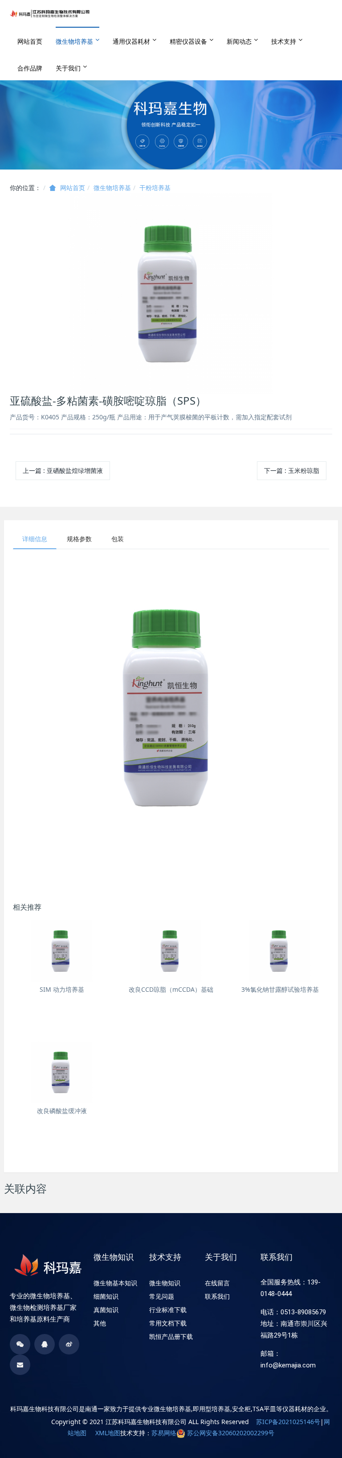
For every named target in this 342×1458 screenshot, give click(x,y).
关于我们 (68, 68)
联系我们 (217, 1296)
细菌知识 (106, 1296)
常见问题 (161, 1296)
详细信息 (34, 538)
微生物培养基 (74, 41)
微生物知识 (164, 1283)
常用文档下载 (168, 1323)
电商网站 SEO (31, 1421)
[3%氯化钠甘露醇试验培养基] (280, 951)
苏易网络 (163, 1433)
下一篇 (291, 470)
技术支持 (283, 41)
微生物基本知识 (115, 1283)
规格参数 (79, 538)
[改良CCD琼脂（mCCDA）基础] (171, 951)
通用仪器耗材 (131, 41)
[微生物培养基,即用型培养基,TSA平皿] (50, 13)
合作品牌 (29, 68)
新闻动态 (239, 41)
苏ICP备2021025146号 (288, 1421)
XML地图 (107, 1433)
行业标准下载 (168, 1309)
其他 (100, 1323)
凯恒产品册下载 (171, 1336)
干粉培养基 (155, 187)
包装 (117, 538)
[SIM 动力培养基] (61, 951)
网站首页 (29, 41)
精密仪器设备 (188, 41)
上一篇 (63, 470)
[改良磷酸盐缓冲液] (61, 1072)
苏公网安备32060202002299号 (230, 1433)
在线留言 (217, 1283)
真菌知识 (106, 1309)
